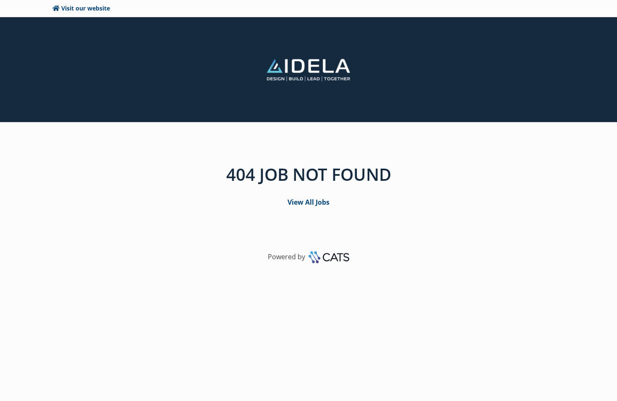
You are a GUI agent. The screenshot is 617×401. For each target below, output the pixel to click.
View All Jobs (308, 202)
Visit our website (85, 8)
